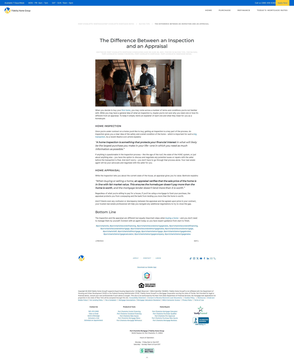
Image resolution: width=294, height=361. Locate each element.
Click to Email (93, 314)
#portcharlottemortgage (152, 231)
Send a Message (94, 316)
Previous (100, 241)
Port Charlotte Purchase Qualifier (165, 314)
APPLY (136, 258)
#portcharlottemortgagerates (178, 234)
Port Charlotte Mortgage (147, 54)
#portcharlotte (102, 226)
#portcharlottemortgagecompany (149, 234)
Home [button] (208, 10)
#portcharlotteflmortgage (129, 231)
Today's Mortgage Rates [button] (272, 10)
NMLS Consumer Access (171, 300)
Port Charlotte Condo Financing (118, 54)
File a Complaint (111, 300)
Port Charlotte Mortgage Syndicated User (127, 52)
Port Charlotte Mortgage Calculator (164, 311)
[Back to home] (17, 10)
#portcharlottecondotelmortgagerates (147, 228)
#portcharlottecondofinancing (123, 226)
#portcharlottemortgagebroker (177, 231)
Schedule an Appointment (93, 320)
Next (195, 241)
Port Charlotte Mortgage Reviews (165, 320)
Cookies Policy (189, 298)
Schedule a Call (93, 318)
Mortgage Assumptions (127, 300)
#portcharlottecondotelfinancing (183, 226)
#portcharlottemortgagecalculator (118, 234)
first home (126, 110)
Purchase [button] (225, 10)
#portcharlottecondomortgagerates (152, 226)
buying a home (171, 218)
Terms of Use (199, 300)
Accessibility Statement (137, 298)
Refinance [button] (244, 10)
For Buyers (192, 52)
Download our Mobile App (146, 267)
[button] (147, 357)
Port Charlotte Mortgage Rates (176, 54)
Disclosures (201, 298)
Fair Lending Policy (96, 300)
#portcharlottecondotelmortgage (115, 228)
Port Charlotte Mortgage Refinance (129, 320)
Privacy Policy (187, 300)
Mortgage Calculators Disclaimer (148, 300)
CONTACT (147, 258)
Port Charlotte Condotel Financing (129, 314)
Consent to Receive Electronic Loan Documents (165, 298)
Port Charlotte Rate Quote (129, 316)
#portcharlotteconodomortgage (179, 228)
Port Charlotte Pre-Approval (165, 316)
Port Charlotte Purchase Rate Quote (165, 318)
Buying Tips (180, 52)
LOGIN (158, 258)
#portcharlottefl (110, 231)
